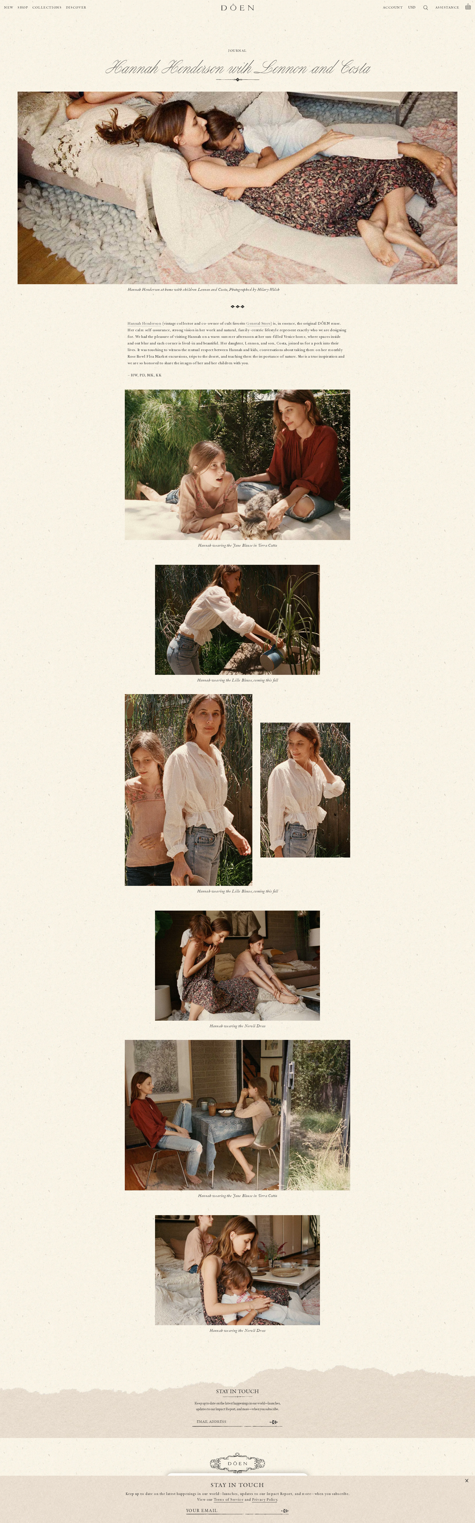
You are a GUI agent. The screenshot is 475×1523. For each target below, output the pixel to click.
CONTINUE (274, 1422)
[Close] (467, 1481)
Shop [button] (23, 8)
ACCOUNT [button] (393, 8)
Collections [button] (47, 8)
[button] (468, 7)
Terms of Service (229, 1499)
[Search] (425, 9)
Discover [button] (76, 8)
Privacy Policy (264, 1499)
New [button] (8, 8)
